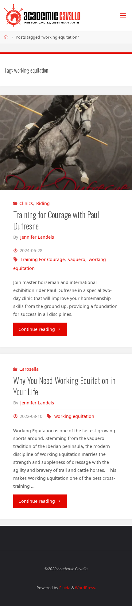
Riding (43, 203)
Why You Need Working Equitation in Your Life (64, 386)
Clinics (26, 203)
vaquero (76, 259)
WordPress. (85, 587)
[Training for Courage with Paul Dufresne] (66, 143)
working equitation (74, 416)
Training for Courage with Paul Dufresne (56, 220)
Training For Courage (43, 259)
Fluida (64, 587)
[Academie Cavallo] (42, 15)
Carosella (29, 369)
